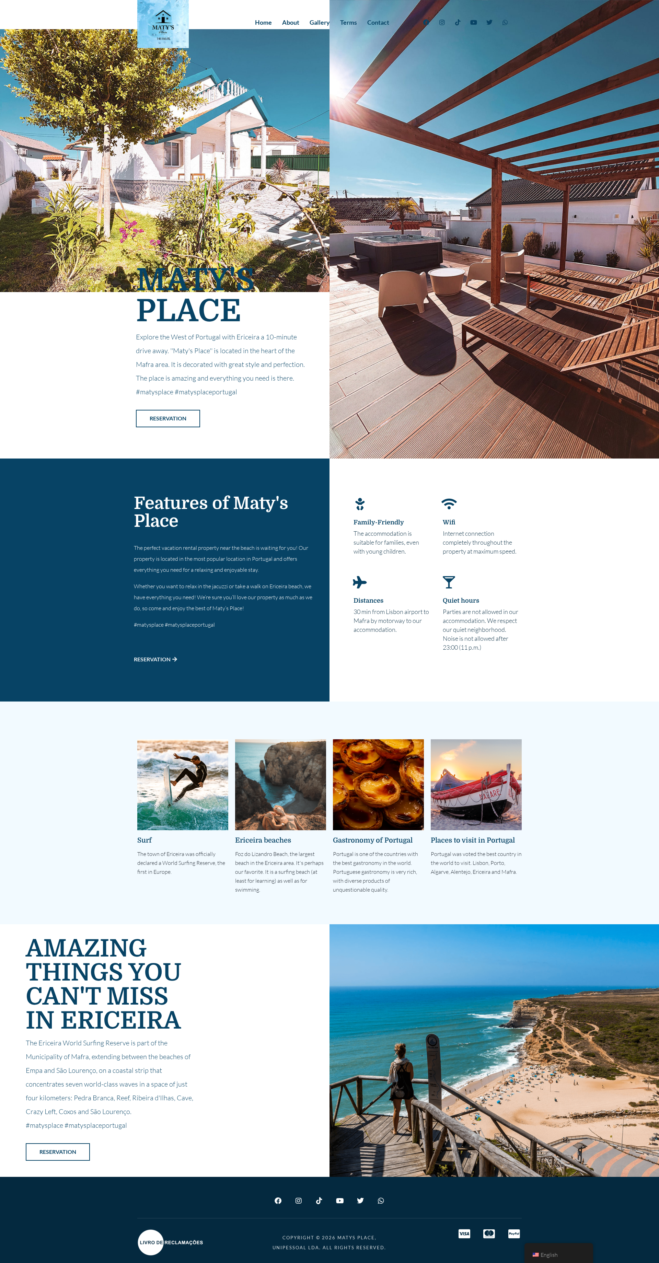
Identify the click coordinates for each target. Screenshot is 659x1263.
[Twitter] (489, 22)
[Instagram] (442, 22)
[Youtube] (473, 22)
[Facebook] (426, 22)
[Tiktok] (458, 22)
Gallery (320, 22)
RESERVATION (168, 418)
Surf (144, 840)
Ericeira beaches (263, 840)
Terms (348, 22)
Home (263, 22)
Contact (378, 22)
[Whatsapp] (505, 22)
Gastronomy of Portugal (373, 840)
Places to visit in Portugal (473, 840)
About (290, 22)
